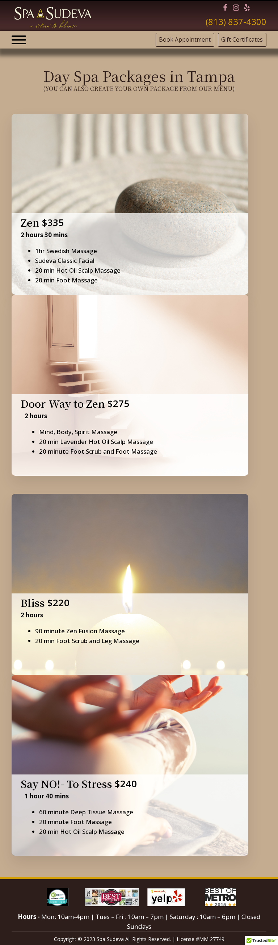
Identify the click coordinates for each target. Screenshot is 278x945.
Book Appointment (185, 39)
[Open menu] (19, 39)
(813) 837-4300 (236, 22)
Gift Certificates (242, 39)
